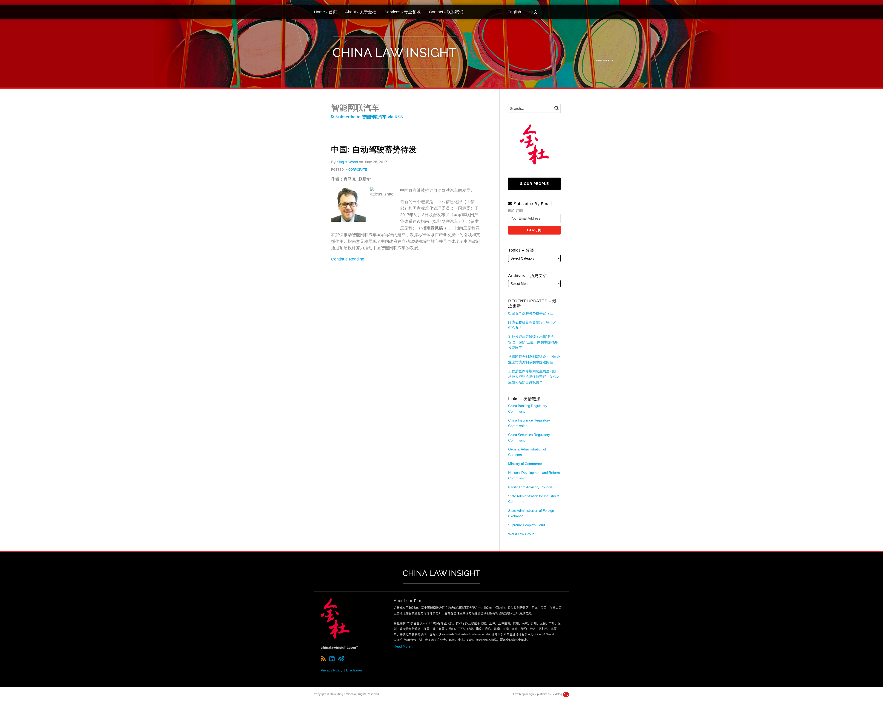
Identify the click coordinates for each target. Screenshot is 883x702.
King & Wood (347, 162)
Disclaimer (354, 670)
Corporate (357, 169)
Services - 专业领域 (402, 12)
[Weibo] (341, 659)
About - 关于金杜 (360, 12)
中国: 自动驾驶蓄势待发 (374, 149)
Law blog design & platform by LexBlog (538, 694)
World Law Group (521, 534)
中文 (533, 12)
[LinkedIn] (332, 659)
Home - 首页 (325, 12)
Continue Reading (347, 258)
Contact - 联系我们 (446, 12)
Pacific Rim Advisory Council (530, 487)
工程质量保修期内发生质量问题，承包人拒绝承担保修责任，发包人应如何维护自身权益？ (534, 376)
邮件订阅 (515, 210)
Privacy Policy (331, 670)
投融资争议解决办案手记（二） (532, 313)
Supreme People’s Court (526, 525)
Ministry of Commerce (525, 464)
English (514, 12)
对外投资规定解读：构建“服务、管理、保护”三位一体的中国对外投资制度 (533, 342)
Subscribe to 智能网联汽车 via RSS (368, 117)
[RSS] (323, 659)
